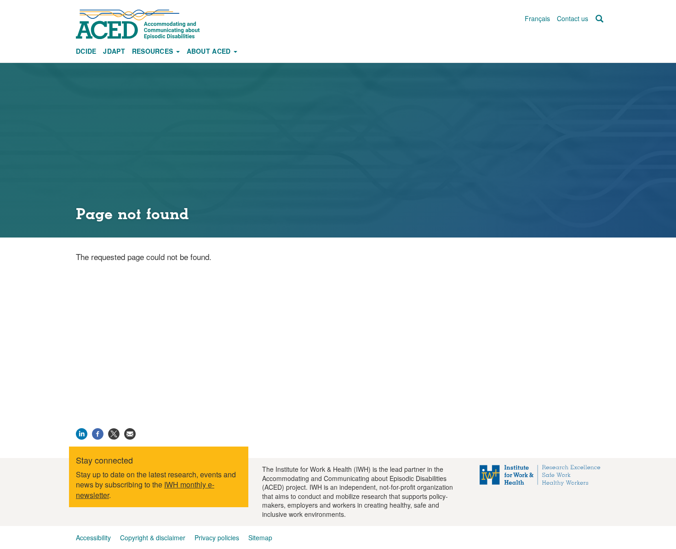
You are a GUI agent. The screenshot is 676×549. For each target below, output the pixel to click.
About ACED (210, 51)
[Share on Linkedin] (81, 432)
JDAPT (114, 51)
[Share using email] (130, 432)
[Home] (142, 24)
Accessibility (93, 537)
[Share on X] (114, 432)
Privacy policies (217, 537)
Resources (153, 51)
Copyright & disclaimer (152, 537)
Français (537, 18)
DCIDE (86, 51)
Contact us (572, 18)
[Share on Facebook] (97, 432)
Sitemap (260, 537)
